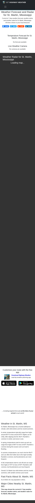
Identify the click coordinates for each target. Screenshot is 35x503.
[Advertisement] (17, 398)
